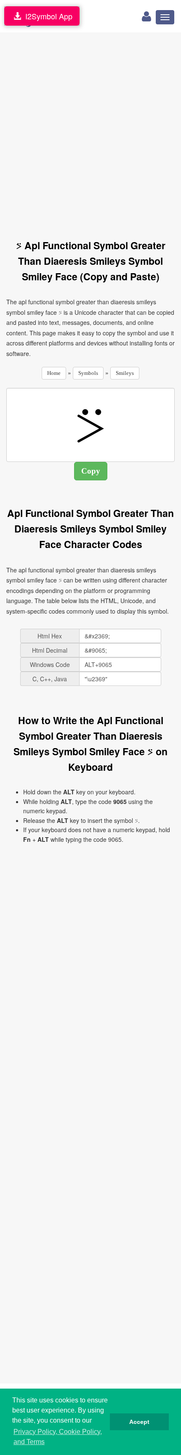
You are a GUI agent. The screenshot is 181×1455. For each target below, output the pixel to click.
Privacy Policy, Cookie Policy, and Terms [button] (57, 1436)
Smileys (125, 373)
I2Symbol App (46, 16)
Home (54, 373)
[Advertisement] (90, 131)
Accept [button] (139, 1421)
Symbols (88, 373)
